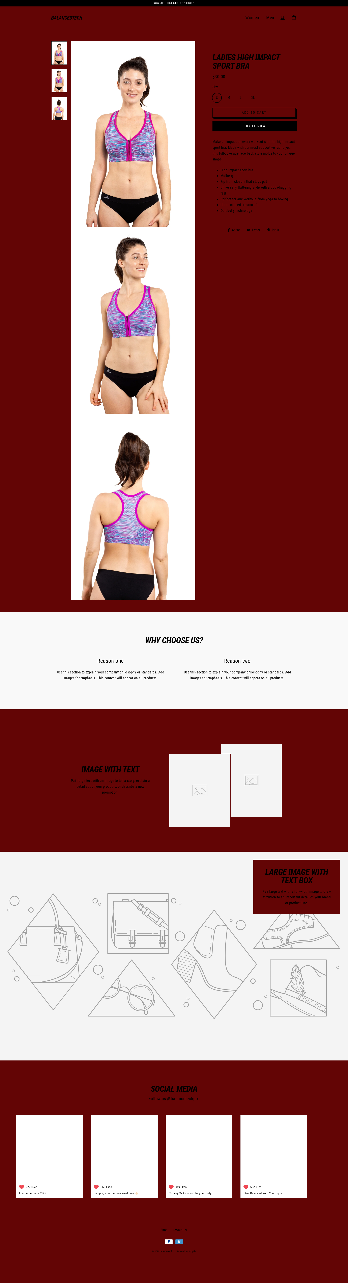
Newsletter (179, 1230)
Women (252, 17)
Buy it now (255, 126)
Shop (164, 1230)
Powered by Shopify (186, 1251)
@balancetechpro (183, 1098)
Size (215, 87)
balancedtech (66, 17)
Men (270, 17)
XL (253, 98)
